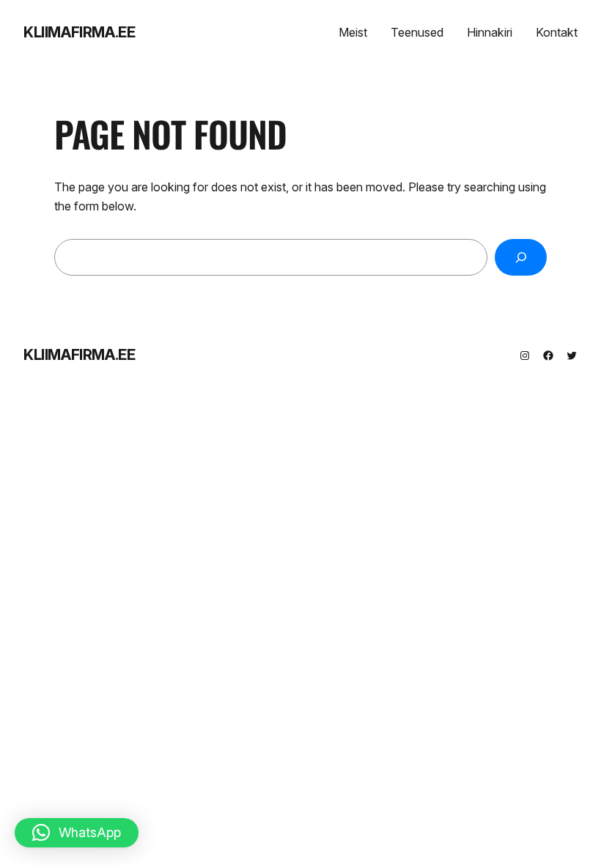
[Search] (521, 257)
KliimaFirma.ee (79, 32)
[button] (77, 832)
